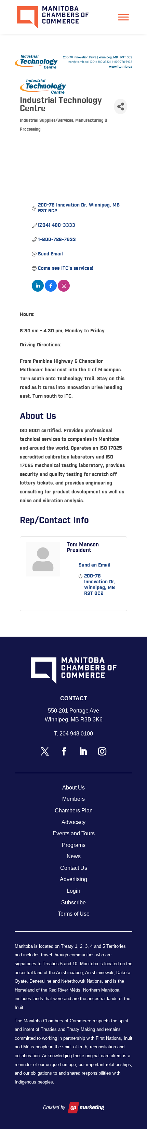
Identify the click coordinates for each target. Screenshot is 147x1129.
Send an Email (94, 565)
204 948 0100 (76, 733)
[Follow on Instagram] (102, 751)
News (74, 856)
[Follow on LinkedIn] (83, 751)
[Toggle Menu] (123, 17)
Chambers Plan (74, 810)
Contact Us (73, 868)
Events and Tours (74, 833)
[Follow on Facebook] (64, 751)
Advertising (73, 879)
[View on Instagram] (64, 290)
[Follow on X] (45, 751)
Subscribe (73, 902)
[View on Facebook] (51, 290)
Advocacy (73, 822)
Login (73, 891)
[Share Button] (120, 106)
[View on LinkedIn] (38, 290)
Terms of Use (74, 914)
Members (73, 799)
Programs (73, 845)
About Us (73, 788)
